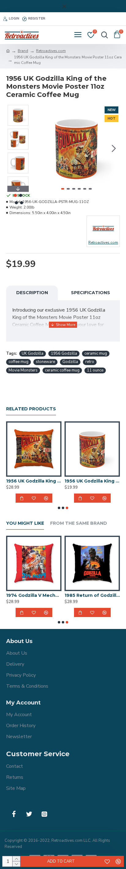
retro (89, 361)
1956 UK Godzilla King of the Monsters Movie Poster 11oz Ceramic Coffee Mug (92, 481)
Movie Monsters (23, 370)
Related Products (31, 409)
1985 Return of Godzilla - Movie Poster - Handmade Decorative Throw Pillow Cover (92, 595)
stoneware (45, 361)
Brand (23, 50)
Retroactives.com (51, 50)
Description (32, 292)
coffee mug (18, 361)
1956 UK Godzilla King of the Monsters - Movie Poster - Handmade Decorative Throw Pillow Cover (33, 481)
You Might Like (25, 523)
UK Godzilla (32, 353)
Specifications (90, 292)
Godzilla (70, 361)
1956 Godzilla (64, 353)
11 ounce (95, 370)
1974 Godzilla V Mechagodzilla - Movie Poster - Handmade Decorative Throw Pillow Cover (33, 595)
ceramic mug (95, 353)
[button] (39, 148)
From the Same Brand (78, 523)
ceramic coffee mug (62, 370)
